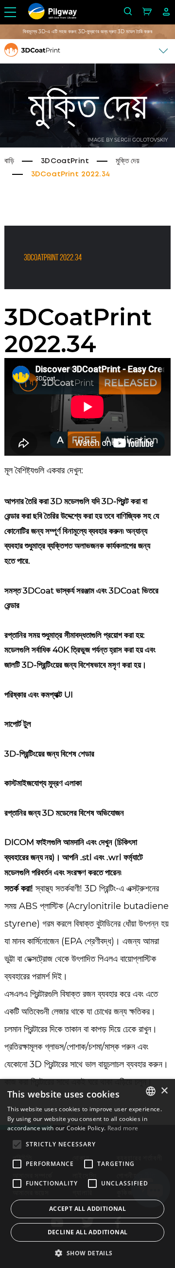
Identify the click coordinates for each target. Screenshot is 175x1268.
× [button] (164, 1091)
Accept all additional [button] (87, 1209)
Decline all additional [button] (88, 1232)
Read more (123, 1128)
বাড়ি (9, 161)
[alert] (87, 1173)
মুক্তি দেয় (128, 161)
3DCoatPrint (65, 161)
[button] (87, 1252)
